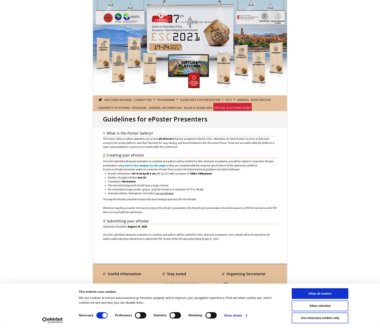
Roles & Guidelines (198, 108)
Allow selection (320, 305)
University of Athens (114, 108)
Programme (166, 100)
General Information (165, 108)
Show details (233, 315)
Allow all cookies (320, 293)
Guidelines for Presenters (200, 100)
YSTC (228, 100)
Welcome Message (118, 100)
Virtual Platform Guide (232, 108)
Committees (143, 100)
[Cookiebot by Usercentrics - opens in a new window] (52, 320)
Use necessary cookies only (320, 317)
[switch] (140, 315)
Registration (261, 100)
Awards (243, 100)
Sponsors (139, 108)
